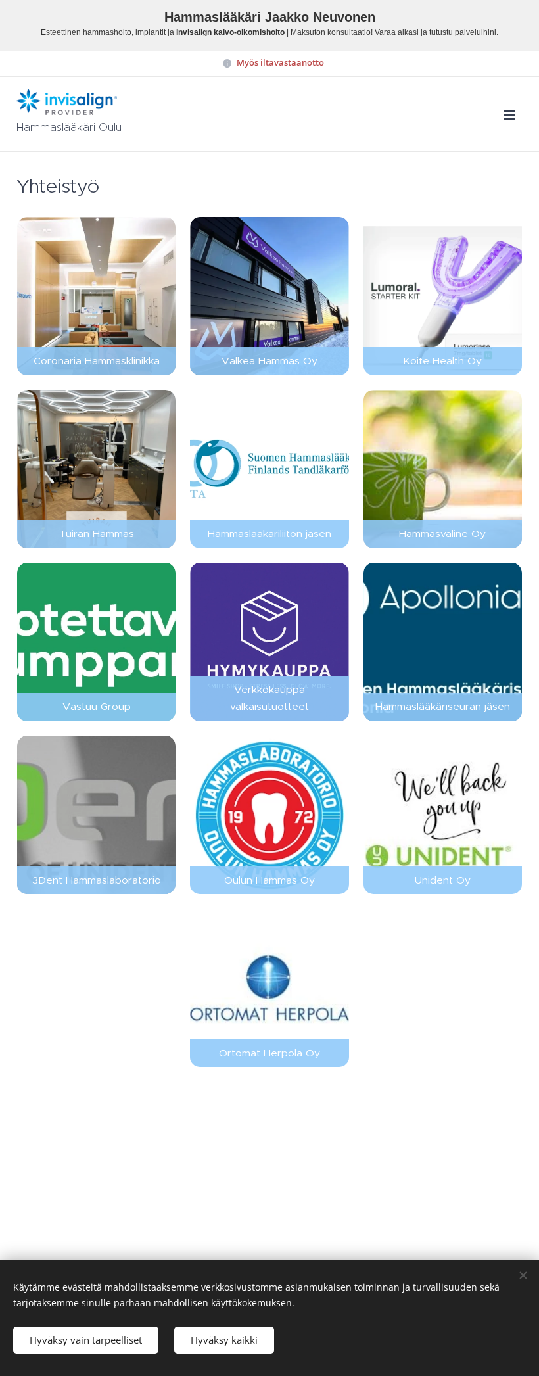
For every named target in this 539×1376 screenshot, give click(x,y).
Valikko (509, 114)
